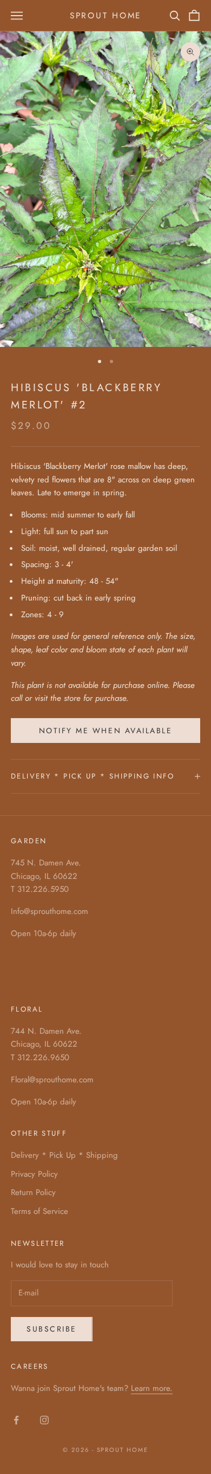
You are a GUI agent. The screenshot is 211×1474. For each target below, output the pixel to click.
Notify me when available (105, 730)
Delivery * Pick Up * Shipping (64, 1155)
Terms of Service (39, 1211)
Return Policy (33, 1192)
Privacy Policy (34, 1174)
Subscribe (52, 1328)
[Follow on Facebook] (16, 1420)
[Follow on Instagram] (44, 1420)
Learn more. (152, 1388)
